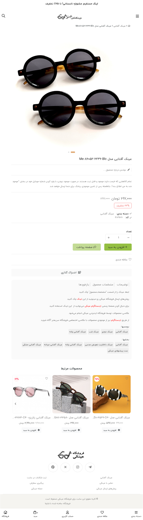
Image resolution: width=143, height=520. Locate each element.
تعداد (129, 231)
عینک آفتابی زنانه (77, 332)
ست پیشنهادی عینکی (118, 351)
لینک (79, 299)
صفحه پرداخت (84, 247)
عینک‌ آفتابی (120, 26)
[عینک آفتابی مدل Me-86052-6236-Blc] (71, 455)
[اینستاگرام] (78, 467)
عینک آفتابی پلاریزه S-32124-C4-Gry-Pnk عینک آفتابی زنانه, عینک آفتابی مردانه (31, 418)
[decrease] (128, 237)
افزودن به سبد (116, 247)
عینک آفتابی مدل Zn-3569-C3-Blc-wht (111, 418)
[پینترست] (53, 467)
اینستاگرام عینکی (93, 306)
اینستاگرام (116, 320)
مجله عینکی (36, 488)
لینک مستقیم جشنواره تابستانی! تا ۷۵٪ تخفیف (71, 3)
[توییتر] (65, 467)
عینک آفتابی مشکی (32, 344)
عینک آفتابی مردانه (53, 344)
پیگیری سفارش (37, 483)
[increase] (109, 237)
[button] (15, 404)
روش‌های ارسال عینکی (106, 488)
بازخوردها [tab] (84, 285)
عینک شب (94, 332)
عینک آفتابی (122, 332)
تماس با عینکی (106, 483)
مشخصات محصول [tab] (103, 285)
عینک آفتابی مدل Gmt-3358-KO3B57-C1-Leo (71, 418)
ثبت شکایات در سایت (37, 477)
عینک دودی (107, 332)
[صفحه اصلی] (129, 26)
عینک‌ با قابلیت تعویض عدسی (99, 344)
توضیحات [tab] (122, 285)
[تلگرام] (90, 467)
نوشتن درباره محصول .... (115, 170)
